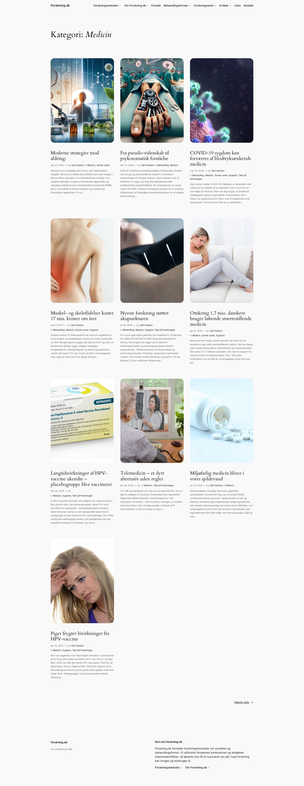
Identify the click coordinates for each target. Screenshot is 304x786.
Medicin (91, 165)
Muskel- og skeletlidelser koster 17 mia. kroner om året (82, 316)
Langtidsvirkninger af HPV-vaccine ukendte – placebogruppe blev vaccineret (81, 479)
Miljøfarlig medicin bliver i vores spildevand (217, 476)
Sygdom (233, 175)
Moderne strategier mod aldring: (75, 156)
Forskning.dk (60, 5)
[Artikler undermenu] (230, 5)
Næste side (243, 702)
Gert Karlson (77, 165)
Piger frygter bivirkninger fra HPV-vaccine (80, 636)
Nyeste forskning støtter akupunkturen (144, 316)
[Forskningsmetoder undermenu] (119, 5)
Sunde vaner (103, 165)
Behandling (163, 165)
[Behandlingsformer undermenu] (190, 5)
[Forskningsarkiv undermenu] (215, 5)
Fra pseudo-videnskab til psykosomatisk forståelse (144, 156)
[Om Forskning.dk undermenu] (147, 5)
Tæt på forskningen (165, 329)
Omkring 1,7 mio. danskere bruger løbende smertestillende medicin (221, 318)
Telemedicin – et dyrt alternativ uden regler (142, 476)
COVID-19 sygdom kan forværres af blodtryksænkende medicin (220, 158)
